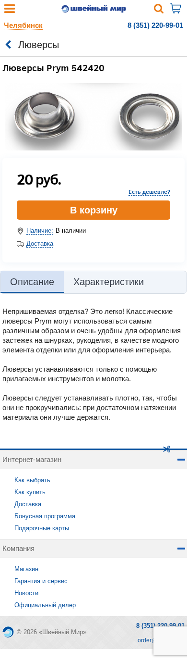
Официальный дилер (45, 605)
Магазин (26, 569)
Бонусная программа (44, 516)
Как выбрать (32, 480)
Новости (26, 593)
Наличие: (39, 230)
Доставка (39, 243)
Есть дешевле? (149, 191)
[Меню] (9, 10)
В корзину (93, 210)
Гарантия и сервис (41, 581)
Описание (32, 281)
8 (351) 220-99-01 (155, 25)
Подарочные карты (41, 528)
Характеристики (108, 281)
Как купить (30, 492)
